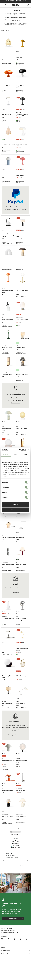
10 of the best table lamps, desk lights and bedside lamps (16, 24)
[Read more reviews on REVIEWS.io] (15, 847)
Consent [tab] (5, 454)
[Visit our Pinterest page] (14, 939)
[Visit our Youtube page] (20, 939)
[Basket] (28, 5)
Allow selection (15, 509)
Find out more (15, 403)
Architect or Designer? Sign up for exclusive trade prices (15, 1)
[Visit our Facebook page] (8, 939)
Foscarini (18, 20)
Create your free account (15, 735)
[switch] (27, 487)
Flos (23, 19)
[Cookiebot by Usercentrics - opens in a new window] (19, 450)
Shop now (15, 592)
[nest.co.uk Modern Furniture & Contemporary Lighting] (15, 5)
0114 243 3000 (11, 930)
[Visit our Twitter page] (26, 939)
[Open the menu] (3, 5)
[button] (3, 860)
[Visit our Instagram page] (2, 939)
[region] (15, 860)
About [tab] (25, 454)
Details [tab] (15, 454)
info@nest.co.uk (13, 932)
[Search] (6, 5)
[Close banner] (28, 449)
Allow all (15, 504)
